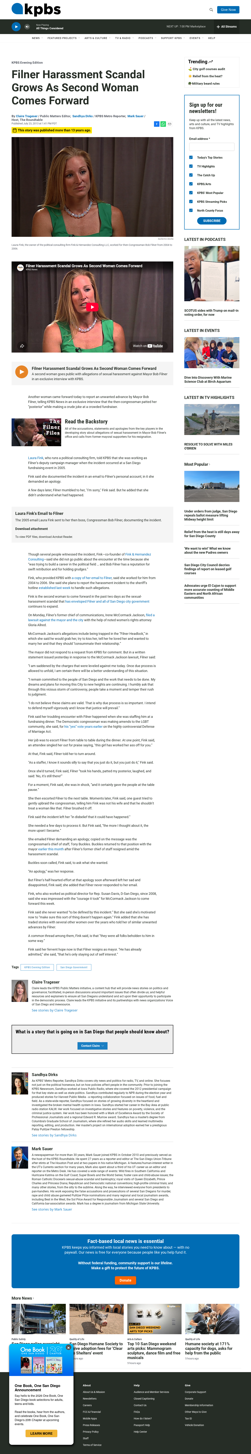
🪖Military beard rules (204, 83)
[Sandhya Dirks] (20, 1083)
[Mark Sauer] (20, 1158)
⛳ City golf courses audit (206, 69)
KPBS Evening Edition (27, 62)
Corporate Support (195, 1392)
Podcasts (146, 38)
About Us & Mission (94, 1392)
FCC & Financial (92, 1411)
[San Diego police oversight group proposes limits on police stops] (39, 1319)
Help (211, 38)
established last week (54, 588)
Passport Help (142, 1425)
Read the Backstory (86, 421)
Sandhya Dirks (82, 116)
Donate (125, 1280)
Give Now (228, 9)
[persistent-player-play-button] (16, 26)
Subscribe (211, 221)
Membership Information (199, 1405)
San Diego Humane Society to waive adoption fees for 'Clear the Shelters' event (96, 1348)
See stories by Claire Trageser (55, 1010)
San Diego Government (73, 967)
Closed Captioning (144, 1398)
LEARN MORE (41, 1433)
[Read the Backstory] (36, 432)
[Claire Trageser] (20, 991)
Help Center (140, 1431)
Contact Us (140, 1405)
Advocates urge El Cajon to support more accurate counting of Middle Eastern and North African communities (210, 592)
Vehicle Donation (194, 1425)
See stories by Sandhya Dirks (54, 1135)
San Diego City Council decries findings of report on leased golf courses (207, 569)
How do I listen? (143, 1418)
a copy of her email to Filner (92, 578)
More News (22, 1298)
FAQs (137, 1411)
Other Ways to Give (196, 1411)
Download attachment (31, 529)
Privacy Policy (91, 1431)
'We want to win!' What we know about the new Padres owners (207, 550)
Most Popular (196, 464)
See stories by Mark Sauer (52, 1209)
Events (195, 38)
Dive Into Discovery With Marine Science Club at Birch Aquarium (208, 379)
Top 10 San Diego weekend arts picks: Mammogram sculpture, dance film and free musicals (153, 1351)
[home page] (36, 10)
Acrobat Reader (62, 537)
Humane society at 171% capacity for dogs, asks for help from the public (208, 1348)
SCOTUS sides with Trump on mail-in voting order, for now (211, 312)
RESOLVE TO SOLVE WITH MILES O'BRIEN (208, 446)
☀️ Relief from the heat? (205, 76)
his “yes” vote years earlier (83, 726)
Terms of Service (92, 1445)
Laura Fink (35, 458)
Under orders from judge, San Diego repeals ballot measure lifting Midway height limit (210, 515)
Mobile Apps (90, 1418)
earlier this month (51, 849)
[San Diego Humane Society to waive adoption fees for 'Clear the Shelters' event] (96, 1319)
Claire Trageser (26, 116)
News (36, 38)
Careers (87, 1405)
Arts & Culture (96, 38)
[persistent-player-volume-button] (27, 27)
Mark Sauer (136, 116)
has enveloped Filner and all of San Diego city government (107, 601)
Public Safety (19, 1339)
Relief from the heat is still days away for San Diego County (211, 534)
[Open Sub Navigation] (42, 38)
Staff (86, 1438)
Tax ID (188, 1418)
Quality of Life (76, 1339)
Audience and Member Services (151, 1392)
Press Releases (91, 1425)
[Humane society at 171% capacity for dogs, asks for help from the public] (212, 1319)
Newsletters (89, 1398)
